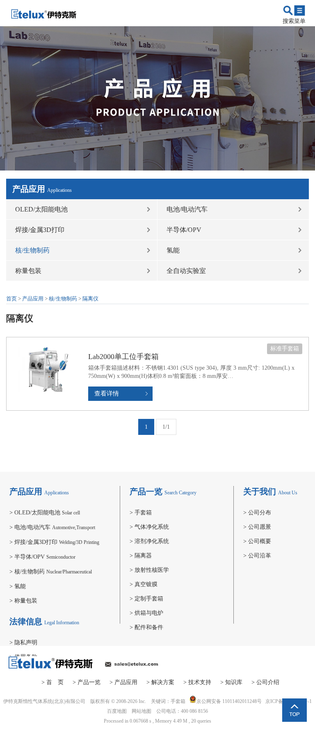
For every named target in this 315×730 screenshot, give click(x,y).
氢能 (173, 250)
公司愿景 (257, 527)
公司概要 (257, 541)
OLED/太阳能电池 (41, 209)
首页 (11, 299)
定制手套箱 (146, 599)
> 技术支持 (197, 682)
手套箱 (141, 512)
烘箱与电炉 (146, 613)
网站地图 (141, 711)
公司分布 (257, 512)
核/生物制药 (32, 250)
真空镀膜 (144, 584)
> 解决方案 (160, 682)
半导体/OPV (184, 229)
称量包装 (28, 270)
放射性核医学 (149, 570)
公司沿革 (257, 556)
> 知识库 (231, 682)
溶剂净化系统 (149, 541)
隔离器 (141, 556)
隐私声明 (23, 642)
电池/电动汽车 (187, 209)
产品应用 (32, 299)
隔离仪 (90, 299)
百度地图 (117, 711)
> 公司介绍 (265, 682)
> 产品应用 (123, 682)
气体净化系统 (149, 527)
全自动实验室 (186, 270)
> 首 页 (52, 682)
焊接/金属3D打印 (39, 229)
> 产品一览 (86, 682)
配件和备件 (146, 627)
